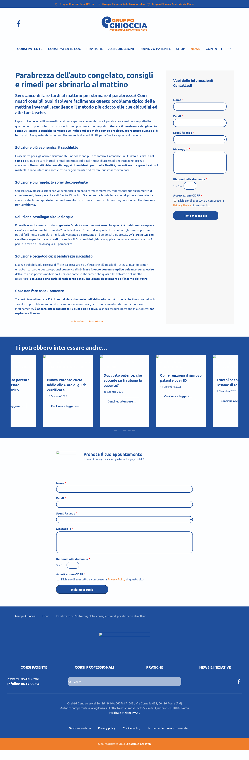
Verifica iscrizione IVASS (124, 712)
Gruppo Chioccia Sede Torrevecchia (123, 3)
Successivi (94, 321)
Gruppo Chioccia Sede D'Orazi (77, 3)
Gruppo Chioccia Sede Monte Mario (173, 3)
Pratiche (154, 667)
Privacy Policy (182, 205)
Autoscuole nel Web (137, 744)
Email (178, 116)
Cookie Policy (131, 728)
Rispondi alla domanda (190, 179)
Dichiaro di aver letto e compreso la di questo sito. (102, 579)
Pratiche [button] (94, 48)
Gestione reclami (80, 728)
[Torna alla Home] (124, 23)
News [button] (195, 48)
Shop (180, 48)
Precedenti (79, 321)
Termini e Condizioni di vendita (167, 728)
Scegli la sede (183, 132)
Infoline (23, 683)
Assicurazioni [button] (121, 48)
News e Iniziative (215, 667)
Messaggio (181, 149)
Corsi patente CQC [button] (64, 48)
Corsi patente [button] (29, 48)
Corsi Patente (33, 667)
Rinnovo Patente (155, 48)
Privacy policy (107, 728)
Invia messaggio (195, 215)
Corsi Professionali (94, 667)
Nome (178, 100)
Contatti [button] (214, 48)
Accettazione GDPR (188, 195)
